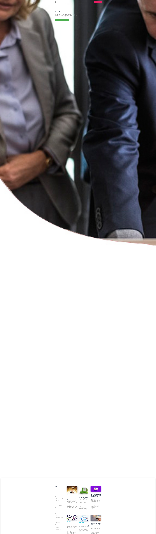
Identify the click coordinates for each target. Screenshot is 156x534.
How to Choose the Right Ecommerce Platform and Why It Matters (72, 524)
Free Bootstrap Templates (59, 495)
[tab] (60, 492)
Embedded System (58, 529)
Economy (57, 500)
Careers (57, 520)
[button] (60, 492)
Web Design (57, 527)
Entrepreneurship (58, 503)
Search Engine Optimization (59, 498)
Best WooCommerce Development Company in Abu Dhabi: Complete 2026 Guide (96, 495)
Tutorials (57, 524)
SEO (56, 510)
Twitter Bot (57, 515)
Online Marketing (58, 522)
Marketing (57, 512)
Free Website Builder (59, 505)
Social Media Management (59, 517)
